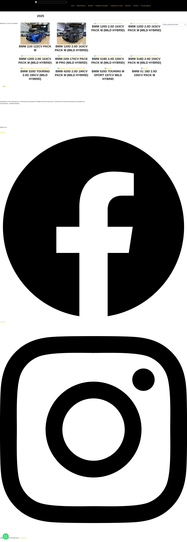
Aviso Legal (3, 112)
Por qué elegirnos (146, 5)
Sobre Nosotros (81, 5)
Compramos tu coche (117, 5)
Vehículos (128, 5)
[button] (6, 536)
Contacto (135, 5)
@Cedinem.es (22, 538)
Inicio (72, 5)
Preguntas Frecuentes (102, 5)
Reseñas (90, 5)
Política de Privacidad (5, 117)
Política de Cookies (5, 122)
